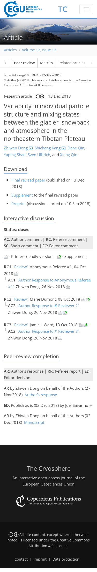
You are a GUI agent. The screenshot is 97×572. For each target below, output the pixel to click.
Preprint (18, 203)
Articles (10, 50)
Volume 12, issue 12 (39, 50)
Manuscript (34, 422)
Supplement (22, 195)
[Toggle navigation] (86, 9)
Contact (21, 559)
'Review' (20, 266)
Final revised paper (28, 180)
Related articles (71, 63)
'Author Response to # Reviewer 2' (48, 305)
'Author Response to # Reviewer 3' (48, 331)
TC (62, 9)
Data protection (66, 559)
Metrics (46, 63)
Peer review (24, 63)
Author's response (41, 394)
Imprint (40, 559)
